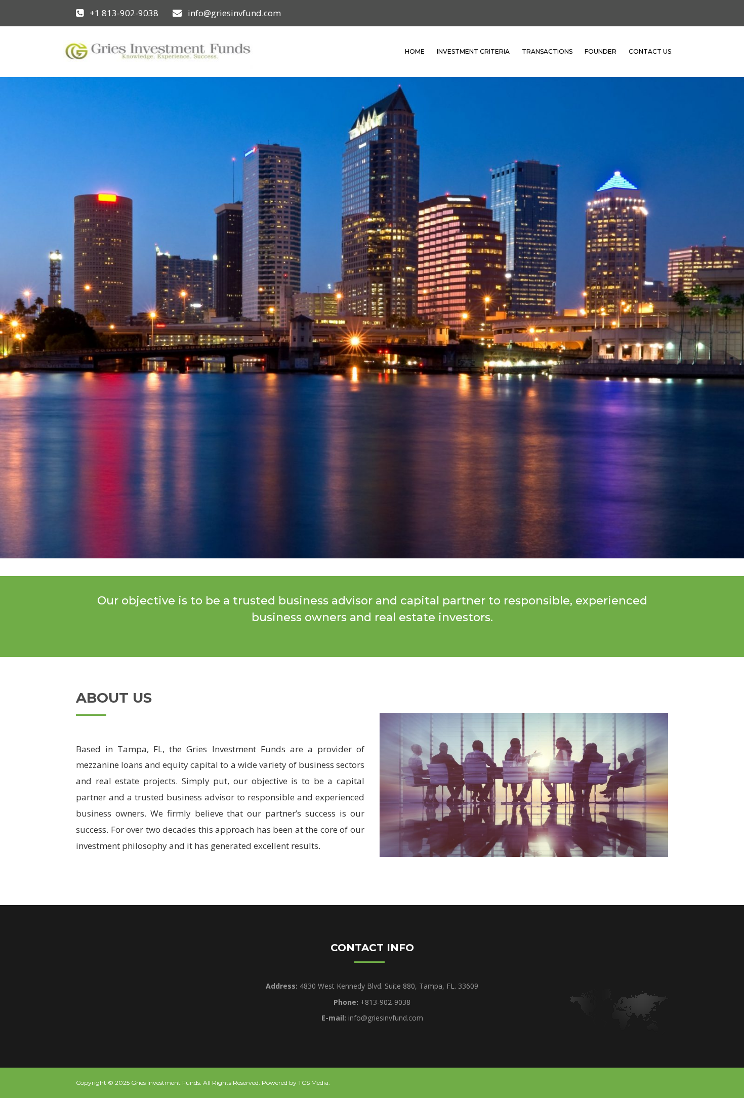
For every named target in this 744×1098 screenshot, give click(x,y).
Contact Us (650, 51)
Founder (600, 51)
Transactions (547, 51)
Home (415, 51)
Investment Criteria (473, 51)
